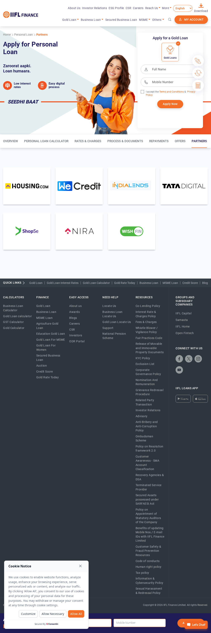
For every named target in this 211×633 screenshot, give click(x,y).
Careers (138, 8)
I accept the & (166, 91)
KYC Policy (143, 358)
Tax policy (142, 572)
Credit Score (190, 282)
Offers (180, 141)
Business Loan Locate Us (112, 314)
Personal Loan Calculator (46, 141)
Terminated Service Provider (149, 487)
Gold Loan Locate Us (116, 322)
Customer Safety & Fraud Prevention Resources (148, 551)
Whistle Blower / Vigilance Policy (147, 330)
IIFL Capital (183, 313)
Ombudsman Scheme (144, 438)
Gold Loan (35, 282)
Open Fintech (185, 333)
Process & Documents (125, 141)
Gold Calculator (14, 328)
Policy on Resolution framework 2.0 (149, 448)
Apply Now (170, 104)
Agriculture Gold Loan (47, 326)
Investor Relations (94, 8)
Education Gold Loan (50, 333)
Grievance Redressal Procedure (150, 392)
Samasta (182, 320)
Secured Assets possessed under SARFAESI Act (147, 499)
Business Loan (148, 282)
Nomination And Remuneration (147, 382)
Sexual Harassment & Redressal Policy (149, 591)
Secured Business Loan (121, 19)
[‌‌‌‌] (170, 20)
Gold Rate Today (124, 282)
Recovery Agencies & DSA (150, 477)
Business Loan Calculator (13, 308)
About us (75, 306)
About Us (74, 8)
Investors (75, 335)
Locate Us (109, 306)
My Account (194, 19)
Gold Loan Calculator (96, 282)
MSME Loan (170, 282)
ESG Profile (116, 8)
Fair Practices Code (149, 338)
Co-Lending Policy (148, 306)
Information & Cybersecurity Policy (149, 580)
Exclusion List (145, 364)
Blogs (73, 317)
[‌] (179, 358)
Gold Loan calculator (17, 316)
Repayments (159, 141)
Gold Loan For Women (46, 347)
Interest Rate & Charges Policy (146, 314)
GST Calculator (13, 322)
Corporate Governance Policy (148, 372)
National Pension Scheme (114, 336)
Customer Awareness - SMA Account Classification (147, 463)
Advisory (142, 416)
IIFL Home (183, 326)
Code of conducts (148, 561)
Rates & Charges (88, 141)
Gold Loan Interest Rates (63, 282)
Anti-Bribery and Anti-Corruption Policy (147, 426)
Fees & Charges (146, 322)
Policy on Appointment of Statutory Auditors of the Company (148, 516)
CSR (128, 8)
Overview (10, 141)
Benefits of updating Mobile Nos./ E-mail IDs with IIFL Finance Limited (150, 534)
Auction (41, 365)
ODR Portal (76, 341)
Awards (74, 312)
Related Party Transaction (145, 402)
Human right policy (149, 566)
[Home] (20, 14)
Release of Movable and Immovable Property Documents (150, 348)
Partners (199, 141)
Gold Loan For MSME (50, 339)
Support (108, 328)
